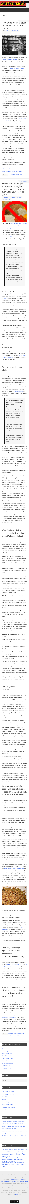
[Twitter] (25, 2)
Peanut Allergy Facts (7, 1053)
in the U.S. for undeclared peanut (14, 964)
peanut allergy (5, 1035)
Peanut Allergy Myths (7, 1058)
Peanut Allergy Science (8, 1055)
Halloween (11, 1157)
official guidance (19, 391)
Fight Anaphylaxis (6, 1065)
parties (15, 1159)
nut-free (11, 1159)
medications (4, 1159)
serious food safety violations (17, 68)
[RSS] (27, 2)
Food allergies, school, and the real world (12, 1123)
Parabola (14, 1198)
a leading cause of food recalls (9, 59)
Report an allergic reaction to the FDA (11, 168)
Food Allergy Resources (8, 1051)
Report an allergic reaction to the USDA (12, 171)
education (13, 1151)
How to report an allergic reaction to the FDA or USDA (14, 26)
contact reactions (20, 1149)
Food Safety (6, 33)
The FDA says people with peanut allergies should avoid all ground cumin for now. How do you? (13, 189)
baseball (15, 1149)
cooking (25, 1149)
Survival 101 (5, 1061)
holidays (16, 1157)
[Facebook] (22, 2)
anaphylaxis (11, 1149)
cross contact (4, 1151)
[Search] (25, 1080)
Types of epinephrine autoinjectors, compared (13, 1121)
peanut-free (20, 1159)
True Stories (5, 1109)
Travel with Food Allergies (8, 1107)
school (22, 1162)
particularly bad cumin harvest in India (14, 868)
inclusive (21, 1157)
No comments (24, 181)
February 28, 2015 (16, 197)
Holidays (4, 1099)
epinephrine (17, 1151)
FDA (9, 174)
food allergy (13, 174)
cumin (9, 1033)
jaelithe (6, 30)
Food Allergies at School (8, 1091)
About (3, 1048)
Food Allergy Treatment (8, 1094)
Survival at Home (6, 1068)
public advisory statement (8, 236)
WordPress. (21, 1198)
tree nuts (14, 1035)
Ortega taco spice (16, 1015)
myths (8, 1159)
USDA (21, 174)
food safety (21, 1033)
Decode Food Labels (7, 1063)
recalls (17, 174)
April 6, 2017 (14, 30)
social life (5, 1164)
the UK (6, 298)
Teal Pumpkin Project (13, 1164)
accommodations (5, 1149)
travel (21, 1164)
